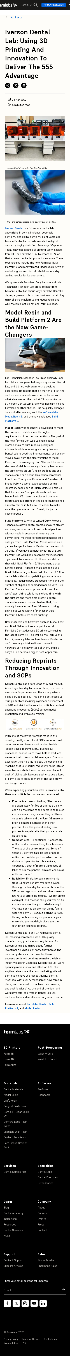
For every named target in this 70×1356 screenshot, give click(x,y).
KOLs (7, 1235)
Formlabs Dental (37, 1004)
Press (41, 1224)
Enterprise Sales (47, 1265)
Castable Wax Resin (15, 1131)
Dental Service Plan (15, 1171)
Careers (42, 1213)
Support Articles (13, 1265)
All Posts (16, 17)
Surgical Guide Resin (15, 1106)
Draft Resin (10, 1100)
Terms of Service (31, 1339)
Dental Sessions (13, 1230)
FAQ (24, 1343)
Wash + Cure (45, 1053)
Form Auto (10, 1065)
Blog (6, 1207)
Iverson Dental (14, 228)
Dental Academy (13, 1213)
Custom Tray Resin (15, 1137)
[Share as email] (24, 85)
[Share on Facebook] (7, 85)
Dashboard (44, 1095)
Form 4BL (9, 1059)
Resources (10, 1224)
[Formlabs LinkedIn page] (43, 1303)
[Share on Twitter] (15, 85)
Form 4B (9, 1053)
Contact (43, 1230)
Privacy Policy (11, 1339)
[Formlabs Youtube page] (34, 1303)
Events (42, 1218)
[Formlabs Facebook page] (7, 1303)
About (41, 1207)
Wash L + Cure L (47, 1059)
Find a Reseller (54, 5)
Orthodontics (45, 1183)
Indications (10, 1218)
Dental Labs (45, 1171)
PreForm (43, 1089)
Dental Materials (14, 1089)
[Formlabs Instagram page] (25, 1303)
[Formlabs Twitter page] (16, 1303)
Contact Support (14, 1260)
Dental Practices (48, 1177)
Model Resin (32, 1008)
